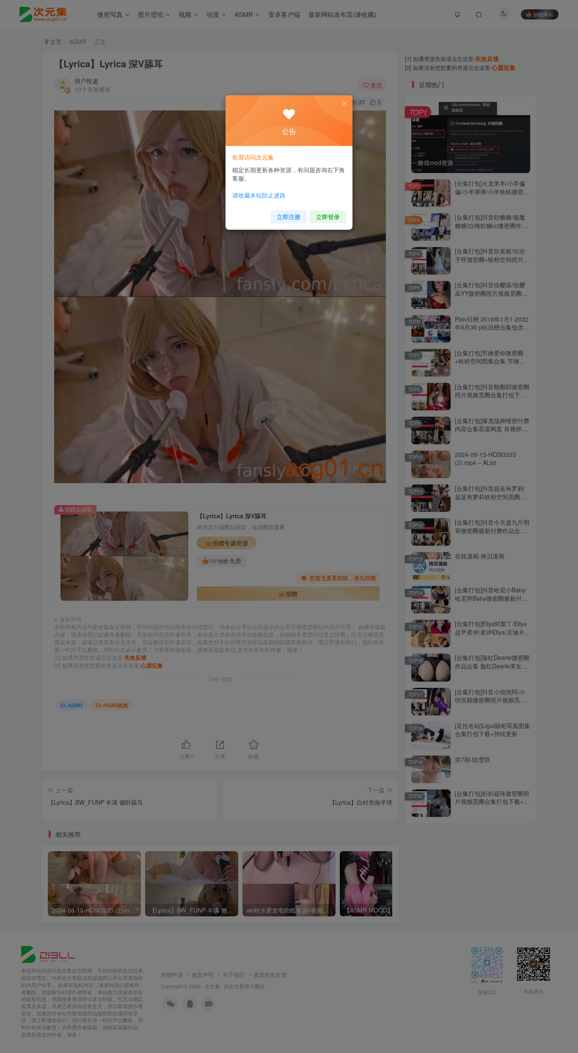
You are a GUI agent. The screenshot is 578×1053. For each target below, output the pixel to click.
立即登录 (328, 216)
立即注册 (288, 216)
